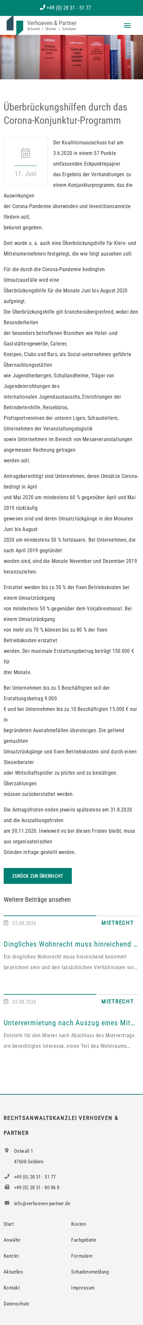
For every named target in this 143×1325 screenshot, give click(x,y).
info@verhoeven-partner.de (42, 1204)
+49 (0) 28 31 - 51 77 (69, 8)
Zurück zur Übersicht (37, 876)
